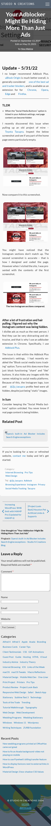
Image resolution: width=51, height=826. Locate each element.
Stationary (8, 697)
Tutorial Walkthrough (13, 707)
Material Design (10, 677)
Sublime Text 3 (22, 697)
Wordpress (33, 722)
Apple (24, 641)
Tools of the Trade (11, 702)
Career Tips (24, 646)
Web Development (25, 712)
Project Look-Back (29, 687)
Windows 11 (20, 722)
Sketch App (40, 692)
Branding (41, 641)
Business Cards (10, 646)
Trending (26, 702)
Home (25, 804)
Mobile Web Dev (28, 677)
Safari (30, 692)
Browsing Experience (15, 484)
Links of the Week (36, 667)
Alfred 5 (16, 641)
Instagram (32, 484)
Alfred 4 (6, 641)
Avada (32, 641)
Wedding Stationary (33, 717)
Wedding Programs (12, 717)
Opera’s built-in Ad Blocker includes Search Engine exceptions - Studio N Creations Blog (23, 542)
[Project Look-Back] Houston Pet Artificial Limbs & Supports (37, 511)
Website (5, 618)
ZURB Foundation (32, 727)
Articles (25, 807)
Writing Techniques (12, 727)
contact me (19, 455)
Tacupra (31, 488)
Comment (7, 571)
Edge (7, 93)
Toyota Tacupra (14, 131)
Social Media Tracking (15, 488)
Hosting (27, 657)
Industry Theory (28, 662)
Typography (31, 707)
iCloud (43, 657)
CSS (25, 651)
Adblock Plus (12, 347)
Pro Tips (29, 472)
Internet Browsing (14, 472)
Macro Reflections (36, 672)
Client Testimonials (12, 651)
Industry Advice (10, 662)
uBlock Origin (13, 77)
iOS (24, 667)
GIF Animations (36, 651)
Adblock (28, 480)
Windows (7, 722)
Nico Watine (27, 48)
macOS (6, 672)
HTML (35, 657)
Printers (21, 682)
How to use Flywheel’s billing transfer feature (24, 759)
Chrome (31, 89)
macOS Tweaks (18, 672)
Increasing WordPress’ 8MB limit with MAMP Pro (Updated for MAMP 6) (13, 511)
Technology (35, 697)
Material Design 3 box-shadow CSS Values (23, 771)
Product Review (10, 687)
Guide (18, 657)
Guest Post (8, 657)
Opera (44, 89)
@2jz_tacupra (17, 386)
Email (4, 608)
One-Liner (43, 677)
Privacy (41, 484)
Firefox (22, 93)
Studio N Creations (17, 4)
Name (4, 597)
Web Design (11, 475)
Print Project (9, 682)
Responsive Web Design (14, 692)
